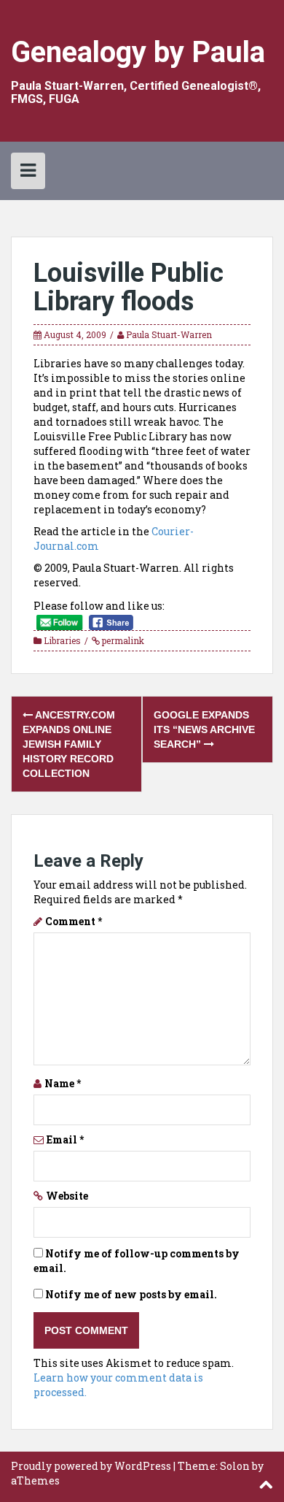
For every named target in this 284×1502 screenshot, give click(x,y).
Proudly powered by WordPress (91, 1466)
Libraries (62, 640)
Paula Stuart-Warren (169, 334)
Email (65, 1139)
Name (62, 1083)
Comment (73, 921)
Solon (235, 1466)
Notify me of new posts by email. (131, 1294)
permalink (122, 640)
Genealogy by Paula (138, 52)
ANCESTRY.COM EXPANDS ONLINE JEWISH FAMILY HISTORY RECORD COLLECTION (69, 744)
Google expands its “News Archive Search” (204, 729)
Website (67, 1196)
